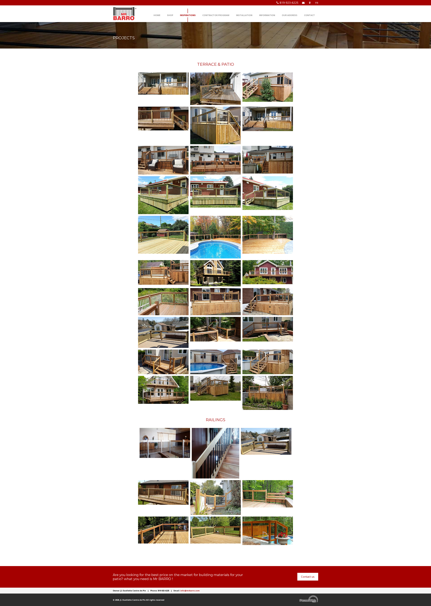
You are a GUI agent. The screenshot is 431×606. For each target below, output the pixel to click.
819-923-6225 (289, 3)
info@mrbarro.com (190, 590)
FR (316, 2)
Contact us (307, 577)
